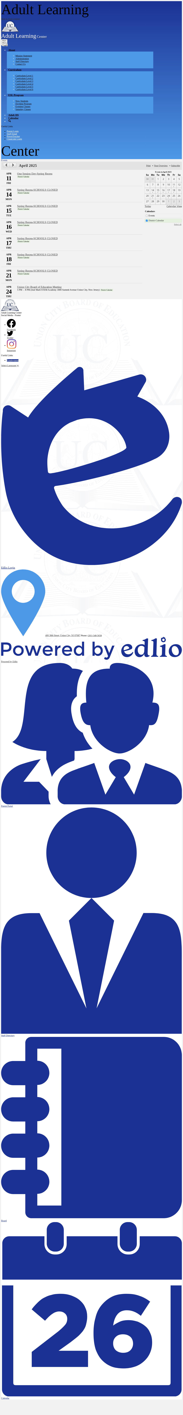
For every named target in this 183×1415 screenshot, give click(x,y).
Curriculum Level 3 (24, 81)
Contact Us (20, 64)
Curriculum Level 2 (24, 78)
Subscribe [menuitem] (175, 165)
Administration (22, 58)
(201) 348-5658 (95, 635)
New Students (21, 101)
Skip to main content (10, 19)
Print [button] (148, 165)
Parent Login (13, 131)
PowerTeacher (13, 136)
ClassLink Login (14, 139)
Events (152, 215)
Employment (12, 360)
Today (148, 206)
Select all (177, 224)
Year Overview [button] (161, 165)
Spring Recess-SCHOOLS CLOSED (37, 189)
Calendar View (174, 206)
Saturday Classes (23, 109)
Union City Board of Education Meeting (39, 286)
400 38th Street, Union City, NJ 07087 (62, 635)
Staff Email (12, 134)
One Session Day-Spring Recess (34, 173)
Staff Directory (22, 61)
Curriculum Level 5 (24, 87)
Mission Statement (23, 56)
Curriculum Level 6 (24, 89)
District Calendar (156, 220)
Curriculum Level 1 (24, 75)
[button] (12, 50)
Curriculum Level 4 (24, 84)
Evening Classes (22, 106)
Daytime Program (23, 104)
